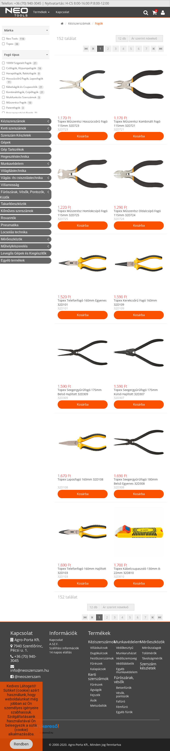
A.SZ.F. (53, 644)
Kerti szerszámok (13, 128)
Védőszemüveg (126, 658)
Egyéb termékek (13, 260)
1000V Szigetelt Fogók (21, 63)
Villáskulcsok (99, 648)
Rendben (21, 744)
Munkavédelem (12, 163)
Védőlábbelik (125, 663)
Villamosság (10, 185)
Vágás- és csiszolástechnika (22, 178)
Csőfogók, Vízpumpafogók (23, 68)
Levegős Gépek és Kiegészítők (23, 253)
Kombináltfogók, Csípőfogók (24, 92)
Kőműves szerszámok (17, 211)
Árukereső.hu (46, 732)
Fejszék (95, 695)
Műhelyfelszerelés (14, 246)
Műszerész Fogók (18, 102)
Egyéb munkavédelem (126, 670)
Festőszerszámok (102, 658)
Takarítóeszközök (13, 204)
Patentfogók (15, 108)
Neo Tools (15, 39)
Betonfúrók (123, 688)
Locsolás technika (14, 232)
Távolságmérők (152, 658)
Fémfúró (122, 707)
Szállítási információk (64, 648)
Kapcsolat (62, 12)
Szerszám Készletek (16, 135)
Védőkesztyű (124, 648)
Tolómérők (149, 653)
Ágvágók (96, 690)
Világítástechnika (13, 171)
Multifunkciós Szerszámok (23, 97)
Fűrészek (96, 663)
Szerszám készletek (148, 665)
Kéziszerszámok (13, 121)
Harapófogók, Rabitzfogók (23, 73)
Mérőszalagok (151, 648)
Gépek (6, 142)
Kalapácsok (98, 669)
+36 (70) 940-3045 (23, 658)
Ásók (93, 700)
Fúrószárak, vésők (124, 679)
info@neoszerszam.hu (29, 670)
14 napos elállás (60, 652)
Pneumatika (9, 225)
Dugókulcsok (99, 653)
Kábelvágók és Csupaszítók (24, 87)
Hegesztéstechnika (15, 156)
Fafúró (120, 701)
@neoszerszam (28, 676)
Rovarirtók (8, 218)
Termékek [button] (40, 12)
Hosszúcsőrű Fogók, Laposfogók (24, 80)
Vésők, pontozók (122, 694)
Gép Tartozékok (12, 149)
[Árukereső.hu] (46, 727)
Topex (12, 44)
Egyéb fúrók (124, 712)
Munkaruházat (126, 653)
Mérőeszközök (11, 239)
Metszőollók (98, 706)
